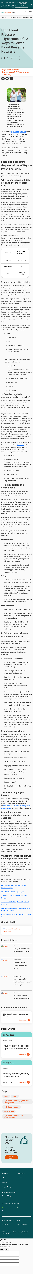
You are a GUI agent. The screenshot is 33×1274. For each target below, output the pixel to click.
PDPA (18, 1220)
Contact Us (21, 1173)
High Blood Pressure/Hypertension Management (17, 1102)
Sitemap (4, 1182)
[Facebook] (9, 1196)
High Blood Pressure (11, 1107)
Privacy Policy (6, 1187)
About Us (5, 1173)
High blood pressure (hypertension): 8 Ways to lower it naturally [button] (16, 72)
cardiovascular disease (11, 806)
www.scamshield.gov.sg (21, 7)
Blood (6, 1096)
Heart (15, 1096)
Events (20, 1178)
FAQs (3, 1178)
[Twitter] (4, 1196)
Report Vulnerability (22, 1224)
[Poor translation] (6, 1249)
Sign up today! (11, 1157)
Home (2, 17)
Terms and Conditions (8, 1220)
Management (9, 1111)
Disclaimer (5, 1224)
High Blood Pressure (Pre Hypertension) (13, 1117)
